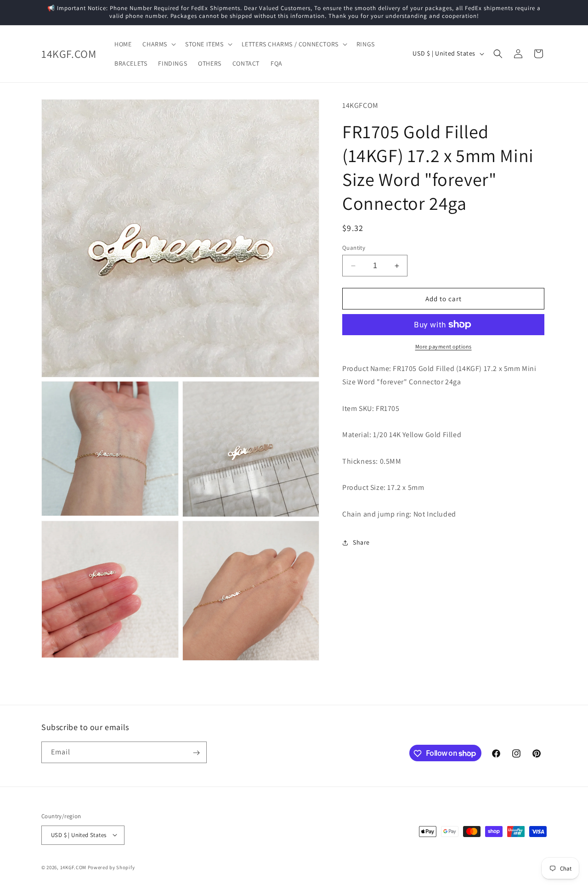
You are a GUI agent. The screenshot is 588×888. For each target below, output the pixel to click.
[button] (158, 44)
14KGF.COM (73, 867)
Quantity (353, 248)
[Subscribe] (196, 753)
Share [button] (361, 542)
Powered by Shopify (111, 867)
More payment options (443, 346)
